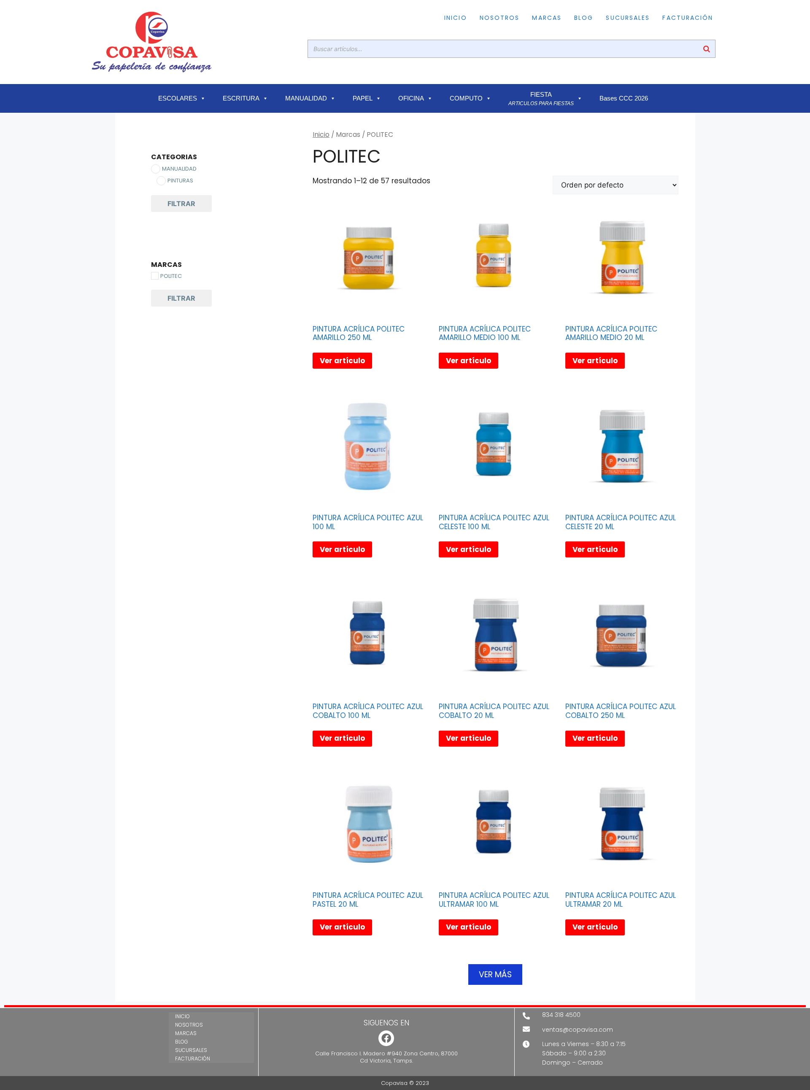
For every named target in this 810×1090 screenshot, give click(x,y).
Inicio (321, 134)
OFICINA (411, 98)
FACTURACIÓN (687, 18)
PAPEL (363, 98)
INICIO (455, 18)
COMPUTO (466, 98)
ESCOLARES (177, 98)
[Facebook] (386, 1038)
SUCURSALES (628, 18)
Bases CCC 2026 (623, 98)
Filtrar (181, 203)
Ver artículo (342, 361)
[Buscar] (706, 48)
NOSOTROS (500, 18)
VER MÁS (495, 974)
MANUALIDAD (306, 98)
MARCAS (547, 18)
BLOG (583, 18)
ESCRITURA (241, 98)
